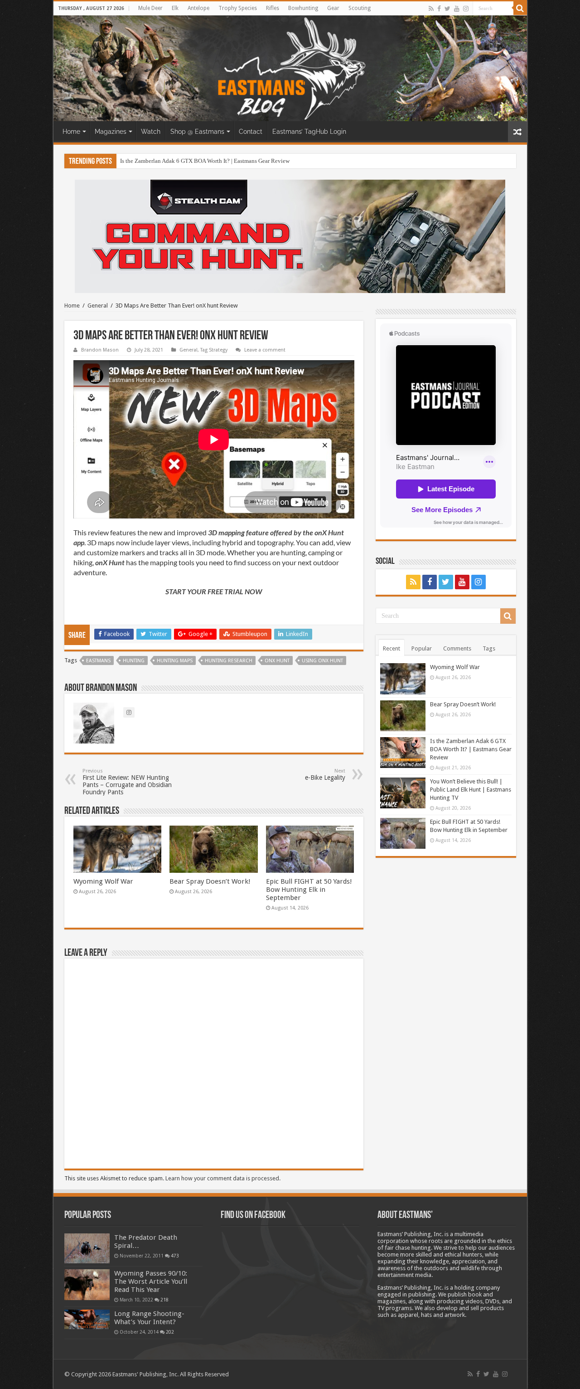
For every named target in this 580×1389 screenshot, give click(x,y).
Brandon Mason (100, 350)
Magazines (110, 131)
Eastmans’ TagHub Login (309, 131)
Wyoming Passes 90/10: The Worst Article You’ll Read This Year (150, 1281)
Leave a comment (264, 350)
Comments (457, 648)
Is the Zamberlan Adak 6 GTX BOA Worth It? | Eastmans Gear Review (205, 160)
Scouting (359, 8)
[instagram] (465, 8)
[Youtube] (456, 8)
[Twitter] (447, 8)
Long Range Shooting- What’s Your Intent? (149, 1318)
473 (175, 1255)
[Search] (520, 8)
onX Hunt (277, 661)
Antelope (198, 8)
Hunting (134, 661)
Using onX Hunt (322, 661)
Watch (150, 131)
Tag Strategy (213, 350)
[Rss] (431, 8)
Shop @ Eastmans (197, 131)
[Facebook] (439, 8)
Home (71, 131)
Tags (489, 648)
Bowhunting (303, 8)
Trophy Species (237, 8)
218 (164, 1299)
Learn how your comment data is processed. (222, 1178)
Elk (175, 8)
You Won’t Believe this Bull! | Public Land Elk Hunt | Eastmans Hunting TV (470, 789)
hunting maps (175, 661)
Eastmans (98, 661)
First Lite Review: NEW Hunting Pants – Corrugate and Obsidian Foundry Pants (127, 782)
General (97, 305)
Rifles (272, 8)
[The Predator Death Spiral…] (87, 1248)
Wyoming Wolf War (103, 881)
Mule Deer (150, 8)
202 (170, 1332)
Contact (250, 131)
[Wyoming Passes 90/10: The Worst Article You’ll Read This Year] (87, 1284)
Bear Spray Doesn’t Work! (210, 881)
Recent (391, 648)
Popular (421, 648)
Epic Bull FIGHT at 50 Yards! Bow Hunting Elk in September (309, 889)
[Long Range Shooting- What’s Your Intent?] (87, 1319)
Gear (333, 8)
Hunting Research (228, 661)
